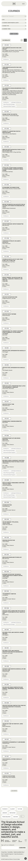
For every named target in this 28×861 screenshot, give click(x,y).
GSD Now (15, 816)
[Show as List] (25, 40)
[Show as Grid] (21, 40)
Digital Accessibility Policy (19, 852)
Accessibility (10, 852)
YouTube (20, 809)
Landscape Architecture (16, 102)
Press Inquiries (6, 816)
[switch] (22, 816)
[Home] (11, 840)
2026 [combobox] (3, 19)
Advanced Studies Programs (9, 106)
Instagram (12, 813)
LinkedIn (4, 813)
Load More (14, 790)
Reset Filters (14, 33)
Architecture (6, 59)
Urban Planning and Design (9, 104)
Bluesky (12, 809)
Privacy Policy (4, 852)
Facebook (5, 809)
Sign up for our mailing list (7, 845)
